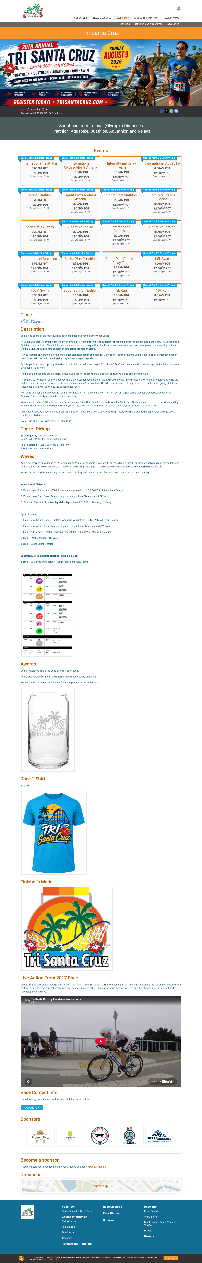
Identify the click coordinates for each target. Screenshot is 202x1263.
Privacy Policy (53, 1259)
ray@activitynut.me (95, 1166)
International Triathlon (40, 163)
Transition (67, 1238)
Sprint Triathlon (40, 195)
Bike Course (68, 1227)
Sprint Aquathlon (162, 227)
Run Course (68, 1232)
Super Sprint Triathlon (80, 290)
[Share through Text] (176, 111)
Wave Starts (150, 1216)
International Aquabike (162, 163)
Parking (148, 1230)
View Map (101, 1186)
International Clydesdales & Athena (80, 165)
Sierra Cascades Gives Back (77, 1211)
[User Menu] (178, 8)
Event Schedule (152, 1211)
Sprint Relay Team (40, 227)
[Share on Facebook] (162, 111)
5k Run (121, 290)
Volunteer (80, 18)
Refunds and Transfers (149, 24)
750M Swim (40, 290)
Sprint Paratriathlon (121, 195)
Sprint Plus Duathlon (81, 259)
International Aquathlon (121, 229)
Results (125, 24)
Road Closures (102, 18)
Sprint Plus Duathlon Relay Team (121, 261)
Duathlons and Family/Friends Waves (160, 1223)
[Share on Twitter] (167, 111)
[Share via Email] (171, 111)
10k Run (162, 290)
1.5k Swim (162, 259)
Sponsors (173, 24)
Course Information (145, 18)
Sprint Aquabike (80, 227)
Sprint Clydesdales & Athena (80, 197)
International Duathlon (39, 259)
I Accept (170, 1258)
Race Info (121, 18)
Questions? (32, 1107)
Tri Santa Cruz (101, 33)
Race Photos (171, 18)
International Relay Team (121, 165)
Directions (57, 113)
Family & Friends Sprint (162, 197)
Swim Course (69, 1221)
